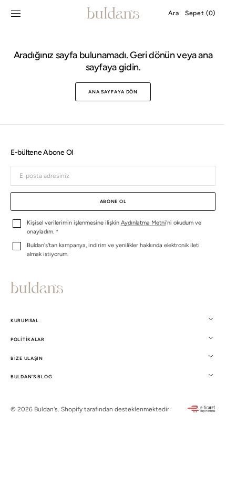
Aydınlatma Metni (143, 222)
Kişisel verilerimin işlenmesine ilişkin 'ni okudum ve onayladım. (114, 227)
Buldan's (46, 409)
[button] (15, 13)
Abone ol (109, 201)
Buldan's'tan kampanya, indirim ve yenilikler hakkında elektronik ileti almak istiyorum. (113, 250)
